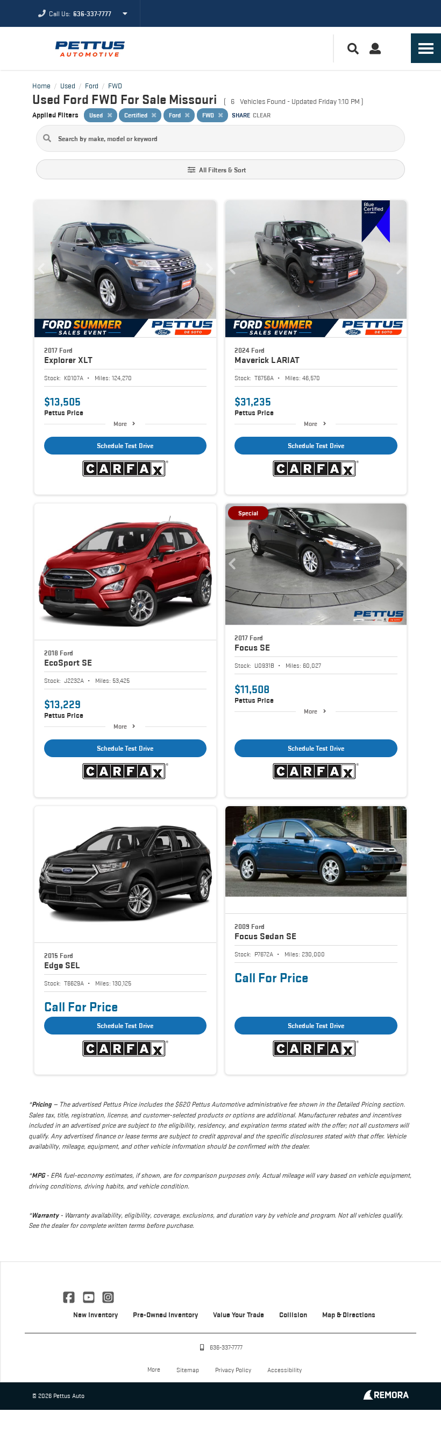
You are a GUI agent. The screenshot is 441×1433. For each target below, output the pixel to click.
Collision (293, 1314)
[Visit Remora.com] (386, 1396)
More (120, 423)
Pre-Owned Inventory (165, 1314)
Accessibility (284, 1369)
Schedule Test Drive (125, 446)
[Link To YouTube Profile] (89, 1296)
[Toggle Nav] (426, 48)
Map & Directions (348, 1314)
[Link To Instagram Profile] (108, 1296)
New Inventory (95, 1314)
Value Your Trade (238, 1314)
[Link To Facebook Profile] (70, 1296)
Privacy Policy (233, 1369)
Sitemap (187, 1369)
